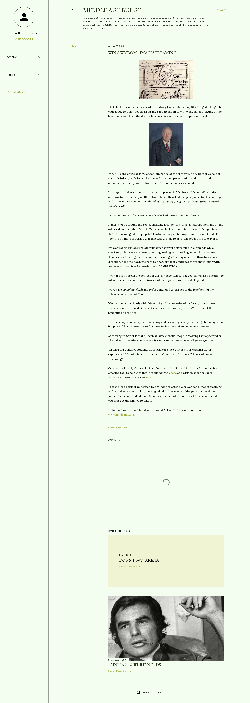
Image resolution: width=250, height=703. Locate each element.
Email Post (121, 427)
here (174, 372)
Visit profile (24, 39)
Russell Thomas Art (24, 33)
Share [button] (74, 46)
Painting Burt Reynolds (134, 664)
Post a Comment (124, 671)
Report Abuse (16, 92)
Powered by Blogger (152, 692)
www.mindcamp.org (121, 414)
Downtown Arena (139, 560)
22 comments (134, 566)
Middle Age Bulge (112, 10)
